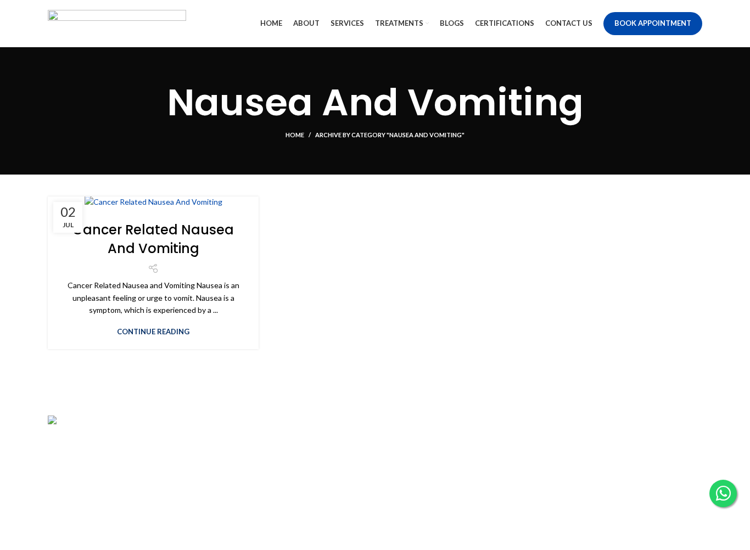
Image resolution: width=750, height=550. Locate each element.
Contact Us (403, 463)
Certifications (406, 481)
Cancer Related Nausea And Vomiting (153, 239)
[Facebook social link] (557, 447)
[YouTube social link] (588, 447)
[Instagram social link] (571, 447)
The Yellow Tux (440, 534)
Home (295, 134)
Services (230, 463)
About (227, 443)
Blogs (392, 443)
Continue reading (153, 331)
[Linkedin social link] (604, 447)
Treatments (236, 481)
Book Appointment (652, 23)
